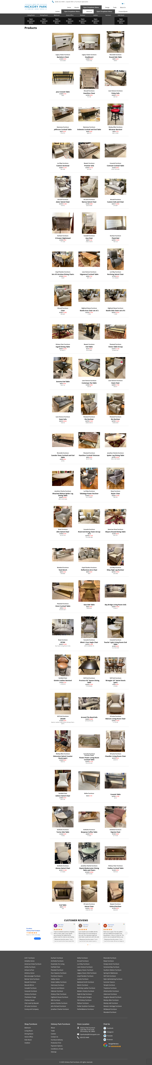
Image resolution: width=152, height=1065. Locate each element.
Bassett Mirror (29, 985)
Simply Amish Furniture (111, 964)
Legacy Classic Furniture (63, 54)
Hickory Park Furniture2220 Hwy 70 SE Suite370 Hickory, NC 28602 (87, 1029)
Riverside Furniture (115, 54)
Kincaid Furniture (89, 91)
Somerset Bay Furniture (111, 967)
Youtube (110, 1036)
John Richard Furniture (58, 1006)
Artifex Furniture (30, 967)
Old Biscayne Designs (84, 997)
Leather (95, 15)
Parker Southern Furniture (85, 1006)
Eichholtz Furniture (63, 829)
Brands (77, 7)
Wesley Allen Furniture (115, 127)
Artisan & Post (29, 970)
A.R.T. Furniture (30, 958)
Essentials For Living (57, 964)
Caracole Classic (89, 755)
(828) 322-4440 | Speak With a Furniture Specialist (71, 2)
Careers (53, 1034)
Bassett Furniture (89, 163)
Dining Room (44, 15)
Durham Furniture (62, 235)
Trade (114, 7)
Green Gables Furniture (58, 982)
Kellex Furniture (89, 793)
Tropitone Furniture (110, 988)
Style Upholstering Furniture (113, 979)
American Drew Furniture (115, 529)
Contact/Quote (123, 11)
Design (107, 7)
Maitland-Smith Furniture (85, 982)
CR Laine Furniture (89, 199)
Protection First (56, 1043)
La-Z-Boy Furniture (62, 163)
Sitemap (53, 1052)
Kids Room (121, 15)
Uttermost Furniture (110, 994)
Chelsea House (29, 1000)
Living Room (31, 15)
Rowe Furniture (115, 491)
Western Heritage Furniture (113, 1006)
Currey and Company (32, 1009)
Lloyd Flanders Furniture (62, 272)
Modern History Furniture (85, 991)
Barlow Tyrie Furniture (32, 979)
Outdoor (82, 15)
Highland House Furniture (89, 308)
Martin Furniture (82, 985)
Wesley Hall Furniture (111, 1003)
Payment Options (56, 1046)
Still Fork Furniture (89, 678)
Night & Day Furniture (84, 994)
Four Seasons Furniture (58, 973)
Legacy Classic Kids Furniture (86, 973)
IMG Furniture (55, 1000)
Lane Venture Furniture (115, 91)
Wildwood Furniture (110, 1009)
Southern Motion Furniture (112, 970)
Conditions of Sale (57, 1049)
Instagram (110, 1032)
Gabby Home (55, 979)
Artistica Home (29, 973)
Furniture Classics (57, 976)
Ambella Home (29, 961)
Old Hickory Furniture (84, 1000)
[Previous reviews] (52, 933)
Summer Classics (109, 982)
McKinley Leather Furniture (86, 988)
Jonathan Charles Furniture (115, 453)
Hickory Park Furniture (33, 930)
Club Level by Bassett (32, 1003)
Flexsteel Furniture (115, 344)
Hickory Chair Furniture (63, 344)
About (53, 1028)
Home (69, 7)
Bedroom (57, 15)
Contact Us (54, 1037)
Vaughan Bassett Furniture (112, 997)
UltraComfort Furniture (111, 991)
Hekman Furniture (57, 991)
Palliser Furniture (83, 1003)
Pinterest (110, 1039)
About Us (123, 7)
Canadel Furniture (89, 235)
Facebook (110, 1028)
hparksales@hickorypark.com (90, 1034)
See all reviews (37, 938)
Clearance (89, 11)
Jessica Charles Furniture (59, 1003)
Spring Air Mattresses (111, 973)
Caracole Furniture (115, 163)
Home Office (69, 15)
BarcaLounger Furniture (32, 976)
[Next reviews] (126, 933)
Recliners (108, 15)
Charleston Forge (30, 997)
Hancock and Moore (57, 988)
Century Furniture (30, 994)
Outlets (57, 11)
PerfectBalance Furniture (85, 1009)
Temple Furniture (109, 985)
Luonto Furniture (82, 979)
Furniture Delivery (57, 1040)
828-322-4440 (84, 1037)
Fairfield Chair (63, 678)
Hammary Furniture (63, 127)
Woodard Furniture (63, 567)
